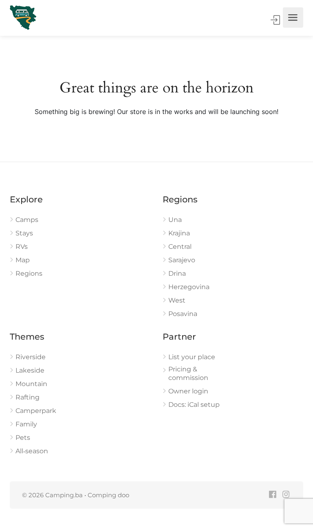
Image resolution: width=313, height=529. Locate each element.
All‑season (31, 451)
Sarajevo (181, 260)
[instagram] (286, 495)
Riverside (30, 357)
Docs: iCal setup (194, 404)
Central (180, 246)
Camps (26, 220)
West (176, 300)
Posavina (182, 314)
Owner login (188, 391)
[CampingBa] (23, 17)
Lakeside (29, 370)
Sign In (275, 20)
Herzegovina (188, 287)
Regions (28, 273)
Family (26, 424)
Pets (22, 437)
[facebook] (272, 495)
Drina (177, 273)
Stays (24, 233)
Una (175, 220)
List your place (191, 357)
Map (22, 260)
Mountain (31, 384)
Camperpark (35, 411)
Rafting (27, 397)
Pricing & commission (188, 373)
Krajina (179, 233)
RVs (21, 246)
